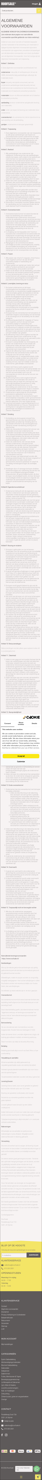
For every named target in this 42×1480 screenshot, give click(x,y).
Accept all (21, 756)
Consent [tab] (7, 723)
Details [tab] (34, 723)
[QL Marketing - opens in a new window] (31, 717)
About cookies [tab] (21, 723)
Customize (21, 761)
